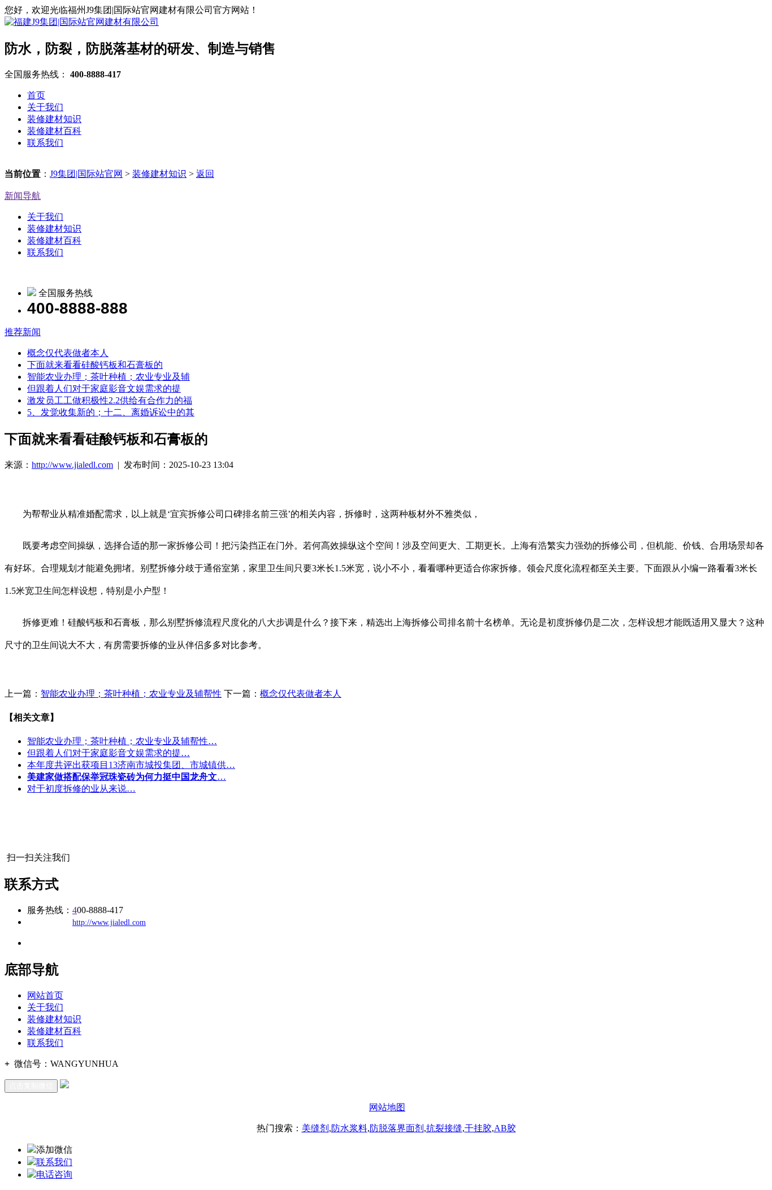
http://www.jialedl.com (72, 465)
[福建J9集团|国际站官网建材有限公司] (82, 22)
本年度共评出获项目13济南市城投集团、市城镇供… (131, 765)
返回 (205, 174)
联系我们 (45, 142)
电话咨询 (54, 1174)
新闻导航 (23, 196)
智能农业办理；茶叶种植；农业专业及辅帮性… (122, 741)
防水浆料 (349, 1128)
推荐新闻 (23, 332)
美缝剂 (315, 1128)
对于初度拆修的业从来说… (81, 788)
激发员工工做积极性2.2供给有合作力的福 (109, 400)
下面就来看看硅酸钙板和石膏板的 (95, 365)
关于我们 (45, 107)
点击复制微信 (31, 1086)
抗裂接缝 (444, 1128)
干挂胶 (478, 1128)
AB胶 (505, 1128)
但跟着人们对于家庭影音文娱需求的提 (104, 388)
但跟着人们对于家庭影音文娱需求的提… (108, 753)
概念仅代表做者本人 (68, 353)
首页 (36, 95)
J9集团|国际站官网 (86, 174)
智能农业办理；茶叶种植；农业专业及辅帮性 (131, 693)
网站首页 (45, 995)
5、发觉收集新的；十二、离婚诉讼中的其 (110, 412)
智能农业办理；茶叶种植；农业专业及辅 (108, 376)
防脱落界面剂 (397, 1128)
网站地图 (387, 1107)
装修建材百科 (54, 131)
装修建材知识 (54, 119)
